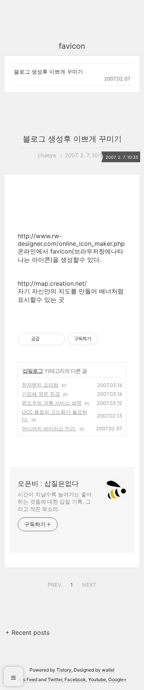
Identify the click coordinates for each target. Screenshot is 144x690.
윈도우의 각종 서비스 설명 (51, 403)
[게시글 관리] (56, 339)
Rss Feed (27, 679)
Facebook (75, 679)
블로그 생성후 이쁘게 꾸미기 (48, 71)
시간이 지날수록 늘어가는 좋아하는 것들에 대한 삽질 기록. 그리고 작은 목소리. (54, 501)
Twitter (55, 679)
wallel (108, 670)
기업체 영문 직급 (41, 394)
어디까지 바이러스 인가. (49, 428)
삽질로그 (33, 370)
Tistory (63, 670)
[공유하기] (46, 339)
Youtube (97, 679)
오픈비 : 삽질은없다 (48, 483)
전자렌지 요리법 (40, 385)
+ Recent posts (27, 632)
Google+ (117, 679)
